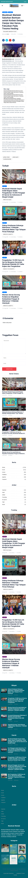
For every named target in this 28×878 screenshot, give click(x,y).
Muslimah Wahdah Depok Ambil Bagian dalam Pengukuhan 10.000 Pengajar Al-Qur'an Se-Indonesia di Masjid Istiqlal (13, 193)
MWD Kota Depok (7, 199)
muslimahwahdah (7, 159)
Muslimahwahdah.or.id (8, 59)
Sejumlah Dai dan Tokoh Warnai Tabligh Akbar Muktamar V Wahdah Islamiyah (17, 726)
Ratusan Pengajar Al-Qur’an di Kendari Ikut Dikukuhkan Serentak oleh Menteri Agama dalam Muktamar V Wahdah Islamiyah (17, 767)
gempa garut (15, 157)
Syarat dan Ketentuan (8, 873)
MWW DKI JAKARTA (8, 234)
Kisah (3, 504)
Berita (3, 467)
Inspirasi (4, 490)
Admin (8, 34)
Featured (4, 479)
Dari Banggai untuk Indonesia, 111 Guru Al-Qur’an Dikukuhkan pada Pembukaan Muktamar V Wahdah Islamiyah (17, 750)
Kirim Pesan (9, 369)
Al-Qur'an (4, 499)
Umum (3, 472)
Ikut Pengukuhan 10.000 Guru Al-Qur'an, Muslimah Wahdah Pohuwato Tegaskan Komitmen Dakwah (16, 776)
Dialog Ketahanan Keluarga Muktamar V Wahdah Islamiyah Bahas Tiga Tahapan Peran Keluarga (14, 228)
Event (3, 469)
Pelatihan (4, 474)
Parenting (4, 497)
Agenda (4, 477)
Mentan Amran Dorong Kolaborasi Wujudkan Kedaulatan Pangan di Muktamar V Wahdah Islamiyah (11, 299)
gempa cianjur (6, 157)
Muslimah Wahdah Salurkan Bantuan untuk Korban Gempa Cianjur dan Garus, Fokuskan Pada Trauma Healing (13, 22)
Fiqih (3, 502)
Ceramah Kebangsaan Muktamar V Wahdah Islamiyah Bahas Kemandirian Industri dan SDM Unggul (17, 717)
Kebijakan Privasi (20, 873)
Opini (3, 492)
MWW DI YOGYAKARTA (8, 269)
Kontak (15, 875)
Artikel (3, 494)
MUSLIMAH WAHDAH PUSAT (10, 31)
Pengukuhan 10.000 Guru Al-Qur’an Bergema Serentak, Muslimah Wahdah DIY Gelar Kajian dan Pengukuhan (13, 263)
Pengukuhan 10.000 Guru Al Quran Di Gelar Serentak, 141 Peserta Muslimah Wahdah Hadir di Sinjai (17, 759)
